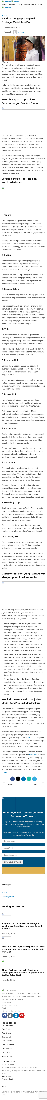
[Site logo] (6, 1)
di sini (31, 737)
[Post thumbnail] (6, 917)
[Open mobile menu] (23, 11)
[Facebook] (4, 1015)
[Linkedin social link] (23, 779)
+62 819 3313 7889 (9, 1005)
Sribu (4, 1095)
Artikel (4, 15)
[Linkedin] (16, 1015)
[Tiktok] (10, 1015)
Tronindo (33, 754)
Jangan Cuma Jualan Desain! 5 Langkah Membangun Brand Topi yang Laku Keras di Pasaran (22, 926)
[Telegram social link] (34, 779)
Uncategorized (8, 896)
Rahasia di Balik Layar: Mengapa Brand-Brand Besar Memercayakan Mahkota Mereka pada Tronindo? (23, 949)
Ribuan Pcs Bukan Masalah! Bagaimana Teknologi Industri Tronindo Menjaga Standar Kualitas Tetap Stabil (23, 972)
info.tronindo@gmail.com (12, 1011)
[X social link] (18, 779)
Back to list (23, 784)
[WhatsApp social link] (29, 779)
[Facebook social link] (12, 779)
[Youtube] (22, 1015)
